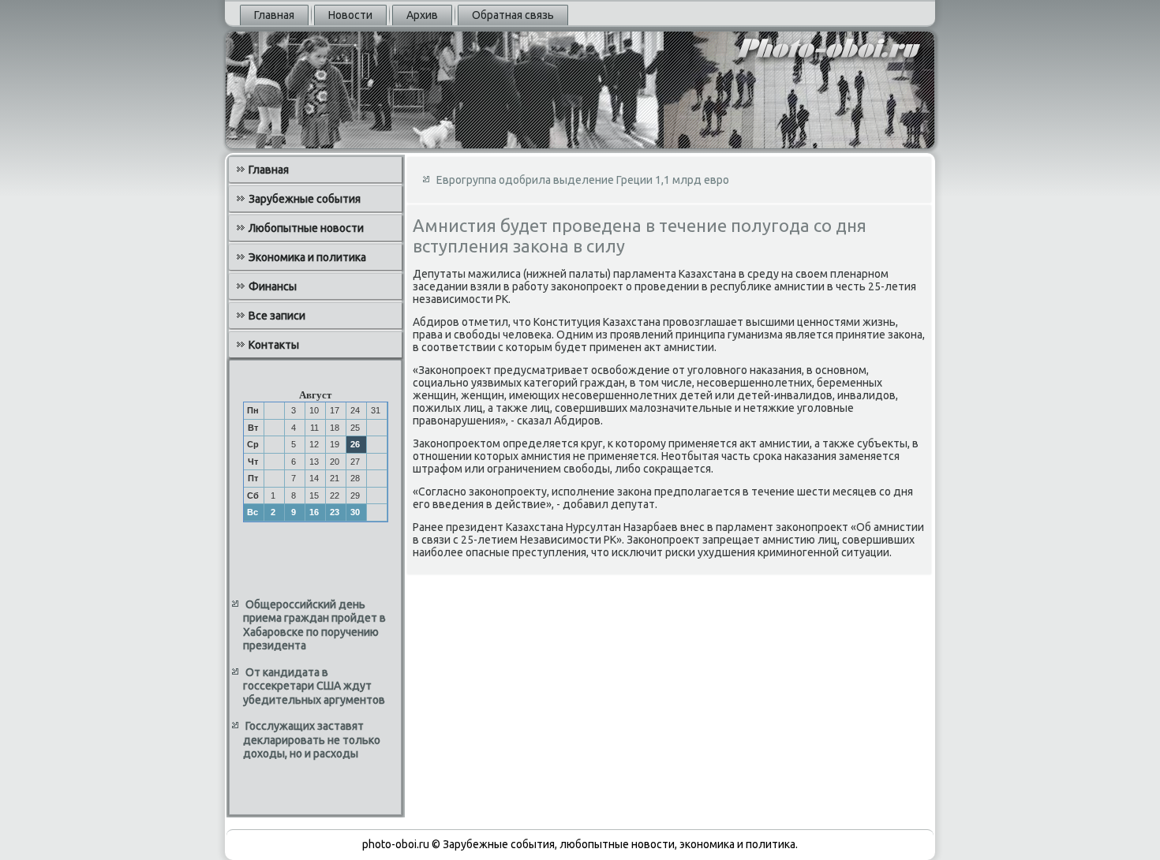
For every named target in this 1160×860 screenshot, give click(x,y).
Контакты (274, 344)
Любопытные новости (306, 228)
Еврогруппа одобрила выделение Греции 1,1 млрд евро (582, 180)
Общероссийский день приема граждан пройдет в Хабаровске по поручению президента (314, 625)
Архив (422, 15)
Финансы (273, 286)
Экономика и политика (307, 257)
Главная (274, 15)
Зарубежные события (305, 199)
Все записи (277, 315)
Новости (350, 15)
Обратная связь (513, 15)
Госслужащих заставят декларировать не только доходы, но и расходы (311, 740)
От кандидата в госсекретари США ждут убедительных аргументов (314, 686)
